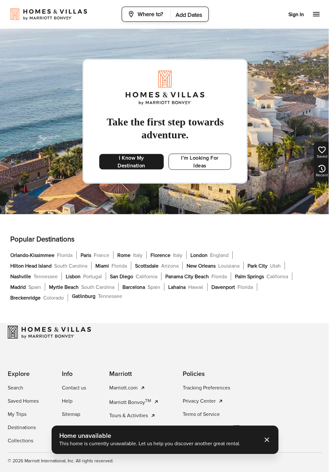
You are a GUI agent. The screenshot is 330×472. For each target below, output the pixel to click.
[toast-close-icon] (264, 440)
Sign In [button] (291, 14)
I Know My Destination (131, 162)
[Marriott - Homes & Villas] (49, 332)
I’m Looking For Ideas (199, 162)
